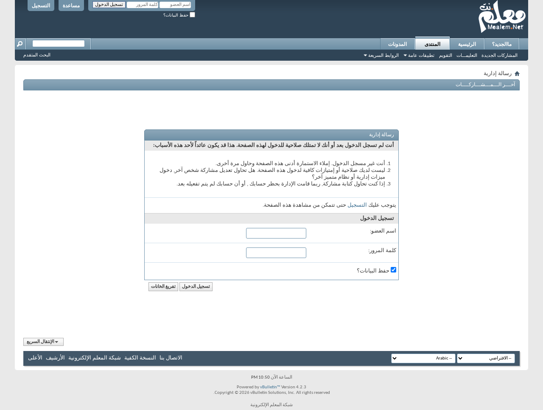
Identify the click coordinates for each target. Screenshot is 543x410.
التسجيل (41, 5)
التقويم (445, 55)
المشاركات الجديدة (499, 55)
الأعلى (35, 358)
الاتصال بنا (171, 358)
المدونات (397, 44)
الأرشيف (55, 358)
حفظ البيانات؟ (176, 15)
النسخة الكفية (140, 358)
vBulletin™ (270, 387)
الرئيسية (467, 44)
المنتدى (432, 44)
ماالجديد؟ (502, 44)
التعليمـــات (466, 55)
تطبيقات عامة (421, 55)
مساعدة (71, 5)
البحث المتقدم (36, 54)
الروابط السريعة (383, 55)
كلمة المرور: (382, 250)
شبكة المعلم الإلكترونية (94, 358)
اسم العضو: (383, 231)
